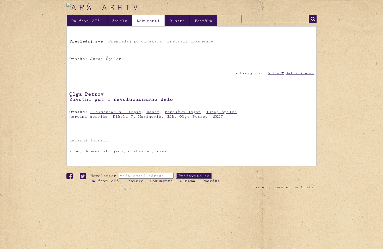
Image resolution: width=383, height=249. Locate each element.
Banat (152, 112)
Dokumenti (148, 20)
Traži (313, 19)
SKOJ (218, 116)
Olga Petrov (193, 116)
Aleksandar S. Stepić (115, 112)
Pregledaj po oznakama (135, 41)
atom (74, 151)
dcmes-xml (96, 151)
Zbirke (119, 20)
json (118, 151)
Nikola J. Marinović (137, 116)
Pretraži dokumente (190, 41)
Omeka (307, 187)
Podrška (203, 20)
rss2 (162, 151)
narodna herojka (88, 116)
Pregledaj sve (86, 41)
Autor (274, 73)
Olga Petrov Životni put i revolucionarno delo (121, 96)
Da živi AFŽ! (86, 20)
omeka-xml (139, 151)
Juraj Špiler (221, 112)
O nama (177, 20)
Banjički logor (183, 112)
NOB (170, 116)
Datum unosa (300, 73)
